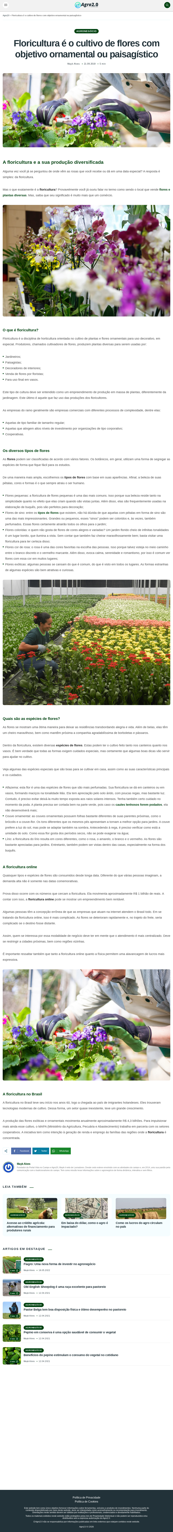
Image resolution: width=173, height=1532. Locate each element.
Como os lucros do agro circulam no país (139, 1224)
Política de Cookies (86, 1501)
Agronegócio (86, 31)
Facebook (24, 1151)
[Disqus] (86, 1420)
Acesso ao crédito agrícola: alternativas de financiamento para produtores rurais (31, 1226)
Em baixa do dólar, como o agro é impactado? (84, 1224)
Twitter (44, 1151)
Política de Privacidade (86, 1497)
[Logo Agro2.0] (86, 5)
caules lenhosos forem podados (139, 804)
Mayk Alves (73, 64)
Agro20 (6, 15)
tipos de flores (48, 512)
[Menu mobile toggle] (6, 5)
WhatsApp (64, 1151)
